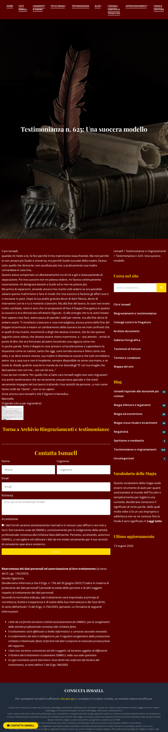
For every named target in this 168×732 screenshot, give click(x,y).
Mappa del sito (124, 366)
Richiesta (7, 495)
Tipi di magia (58, 5)
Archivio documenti (126, 331)
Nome (6, 461)
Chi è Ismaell (23, 7)
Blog (98, 5)
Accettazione (10, 519)
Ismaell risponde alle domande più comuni (136, 393)
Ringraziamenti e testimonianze (135, 313)
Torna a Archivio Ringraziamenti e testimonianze (55, 429)
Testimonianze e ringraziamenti (135, 449)
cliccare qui (68, 699)
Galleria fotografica (127, 340)
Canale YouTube (159, 7)
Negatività (121, 431)
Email (5, 478)
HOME (10, 5)
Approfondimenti (136, 5)
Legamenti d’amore (39, 7)
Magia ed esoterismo (128, 414)
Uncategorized (124, 458)
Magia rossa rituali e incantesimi (135, 423)
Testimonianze (80, 5)
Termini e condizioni (127, 358)
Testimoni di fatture (127, 349)
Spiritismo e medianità (129, 440)
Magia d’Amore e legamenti (132, 405)
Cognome (63, 461)
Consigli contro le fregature (114, 9)
